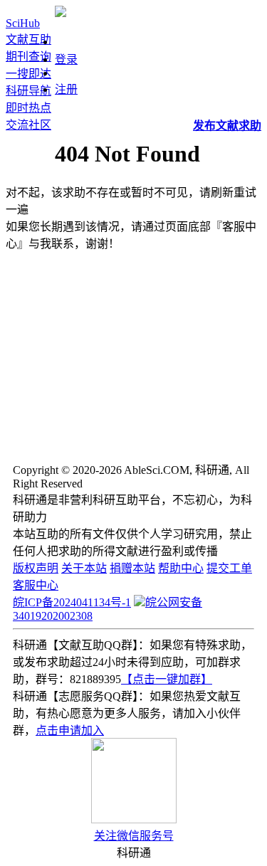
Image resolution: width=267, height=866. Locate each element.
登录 (66, 59)
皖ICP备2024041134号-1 (72, 602)
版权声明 (35, 568)
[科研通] (60, 13)
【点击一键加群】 (166, 679)
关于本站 (84, 568)
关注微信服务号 (134, 836)
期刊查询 (28, 57)
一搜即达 (28, 74)
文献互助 (28, 39)
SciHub (23, 23)
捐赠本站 (132, 568)
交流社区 (28, 125)
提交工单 (229, 568)
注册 (66, 89)
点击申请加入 (70, 730)
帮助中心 (181, 568)
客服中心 (35, 585)
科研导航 (28, 91)
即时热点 (28, 108)
